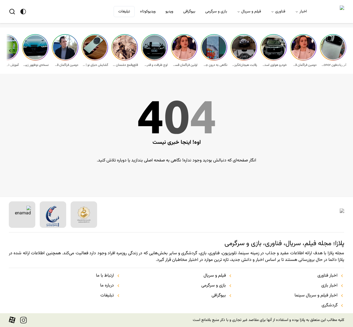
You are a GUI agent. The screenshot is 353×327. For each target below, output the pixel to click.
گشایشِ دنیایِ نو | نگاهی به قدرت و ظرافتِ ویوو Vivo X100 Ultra (95, 65)
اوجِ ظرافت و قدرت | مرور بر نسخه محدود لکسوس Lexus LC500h (155, 65)
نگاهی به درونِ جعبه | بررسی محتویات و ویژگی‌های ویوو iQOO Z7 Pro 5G (214, 65)
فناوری (280, 11)
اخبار (303, 11)
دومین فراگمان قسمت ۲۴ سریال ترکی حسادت (65, 65)
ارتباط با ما (105, 275)
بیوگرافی (189, 12)
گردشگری (330, 305)
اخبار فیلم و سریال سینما (316, 295)
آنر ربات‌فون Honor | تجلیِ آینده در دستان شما (333, 65)
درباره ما (107, 285)
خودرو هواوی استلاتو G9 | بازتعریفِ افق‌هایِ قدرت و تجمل (274, 65)
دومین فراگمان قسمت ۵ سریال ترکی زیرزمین (304, 65)
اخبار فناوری (327, 275)
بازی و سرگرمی (216, 12)
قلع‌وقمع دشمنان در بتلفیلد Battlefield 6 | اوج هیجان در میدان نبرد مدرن (125, 65)
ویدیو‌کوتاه (148, 12)
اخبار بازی (329, 285)
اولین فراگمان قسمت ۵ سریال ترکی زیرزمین (184, 65)
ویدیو (169, 12)
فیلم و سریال (251, 11)
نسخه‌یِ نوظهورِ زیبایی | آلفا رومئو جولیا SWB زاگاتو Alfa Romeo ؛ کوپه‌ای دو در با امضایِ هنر (36, 65)
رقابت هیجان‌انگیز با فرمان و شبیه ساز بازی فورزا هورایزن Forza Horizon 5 (244, 65)
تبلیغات (124, 12)
